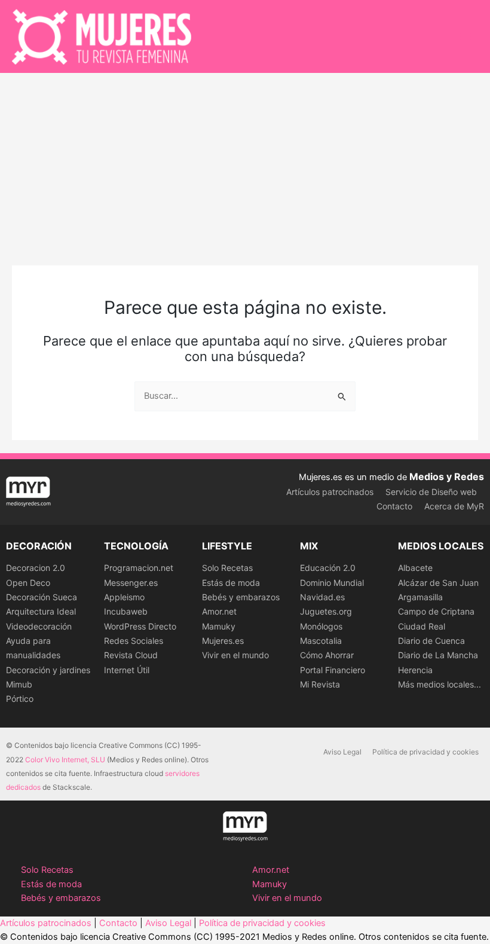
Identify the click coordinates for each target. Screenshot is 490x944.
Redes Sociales (133, 641)
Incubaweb (126, 611)
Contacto (394, 506)
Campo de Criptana (436, 611)
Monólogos (321, 626)
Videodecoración (39, 626)
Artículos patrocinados (329, 492)
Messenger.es (131, 583)
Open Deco (28, 583)
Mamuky (218, 626)
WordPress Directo (140, 626)
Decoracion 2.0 (35, 568)
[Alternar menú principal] (465, 36)
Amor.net (219, 611)
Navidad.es (322, 597)
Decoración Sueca (41, 597)
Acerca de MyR (454, 506)
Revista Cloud (131, 655)
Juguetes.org (326, 611)
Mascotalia (321, 641)
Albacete (415, 568)
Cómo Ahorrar (327, 655)
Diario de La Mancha (438, 655)
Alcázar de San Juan (438, 583)
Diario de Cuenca (431, 641)
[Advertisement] (245, 162)
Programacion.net (138, 568)
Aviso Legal (342, 751)
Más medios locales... (439, 684)
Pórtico (19, 699)
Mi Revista (320, 684)
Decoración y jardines (48, 670)
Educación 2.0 (328, 568)
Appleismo (124, 597)
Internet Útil (126, 670)
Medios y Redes (446, 476)
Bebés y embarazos (241, 597)
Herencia (415, 670)
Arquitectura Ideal (41, 611)
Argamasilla (420, 597)
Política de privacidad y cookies (425, 751)
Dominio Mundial (332, 583)
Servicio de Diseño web (431, 492)
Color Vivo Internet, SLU (65, 759)
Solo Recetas (227, 568)
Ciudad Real (421, 626)
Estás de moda (231, 583)
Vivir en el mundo (235, 655)
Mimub (19, 684)
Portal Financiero (332, 670)
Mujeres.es (223, 641)
